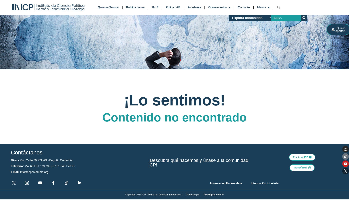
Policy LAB (173, 7)
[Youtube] (345, 163)
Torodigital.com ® (213, 194)
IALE (155, 7)
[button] (278, 7)
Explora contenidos (247, 18)
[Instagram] (345, 149)
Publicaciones (135, 7)
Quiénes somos (108, 7)
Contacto (244, 7)
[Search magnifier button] (304, 18)
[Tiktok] (345, 156)
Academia (194, 7)
